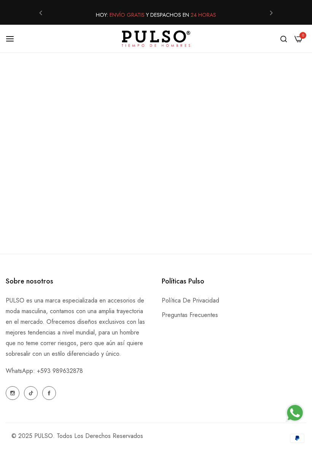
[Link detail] (12, 393)
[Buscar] (283, 38)
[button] (40, 12)
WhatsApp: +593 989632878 (44, 370)
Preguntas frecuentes (190, 314)
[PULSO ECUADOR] (156, 38)
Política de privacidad (190, 300)
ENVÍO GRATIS (127, 12)
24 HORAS (203, 12)
